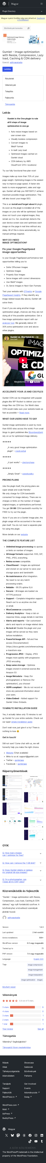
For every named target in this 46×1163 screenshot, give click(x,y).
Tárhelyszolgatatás (11, 1071)
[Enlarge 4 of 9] (19, 820)
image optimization (28, 980)
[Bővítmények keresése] (28, 28)
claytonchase (28, 462)
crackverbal (20, 451)
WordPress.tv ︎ (9, 1097)
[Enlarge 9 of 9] (40, 833)
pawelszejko (28, 474)
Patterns (28, 1076)
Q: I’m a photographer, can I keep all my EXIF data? (14, 880)
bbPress (7, 1113)
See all (41, 1029)
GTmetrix (28, 291)
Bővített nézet (9, 987)
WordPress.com (10, 1105)
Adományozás (32, 1092)
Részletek (9, 78)
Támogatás (10, 104)
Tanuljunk (6, 1084)
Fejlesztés (9, 97)
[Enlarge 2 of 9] (19, 791)
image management (35, 970)
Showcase (29, 1062)
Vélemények (10, 85)
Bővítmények (30, 1071)
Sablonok (28, 1067)
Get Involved (30, 1084)
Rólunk (5, 1062)
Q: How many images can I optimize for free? (13, 854)
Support (6, 1088)
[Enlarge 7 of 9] (40, 808)
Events (27, 1088)
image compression (35, 965)
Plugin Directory (8, 11)
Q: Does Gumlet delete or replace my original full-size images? (17, 871)
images (40, 980)
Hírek (4, 1067)
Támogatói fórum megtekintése (16, 1047)
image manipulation (35, 975)
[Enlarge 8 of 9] (40, 820)
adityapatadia (16, 62)
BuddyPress (9, 1118)
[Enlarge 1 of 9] (19, 778)
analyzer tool (8, 323)
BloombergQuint (36, 432)
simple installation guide (21, 722)
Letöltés (7, 69)
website (24, 534)
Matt (5, 1109)
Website (9, 753)
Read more (24, 412)
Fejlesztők (7, 1092)
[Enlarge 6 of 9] (40, 795)
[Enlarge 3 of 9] (19, 806)
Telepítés (9, 91)
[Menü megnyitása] (42, 3)
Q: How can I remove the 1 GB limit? (18, 863)
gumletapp (19, 760)
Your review (7, 1029)
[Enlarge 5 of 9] (40, 778)
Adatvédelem (8, 1076)
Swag (28, 1097)
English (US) (39, 959)
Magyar (11, 1129)
